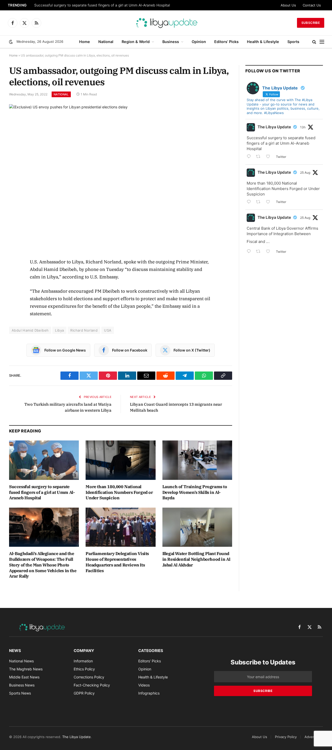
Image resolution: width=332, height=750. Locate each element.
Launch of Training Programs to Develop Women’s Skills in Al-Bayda (194, 492)
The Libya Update (274, 126)
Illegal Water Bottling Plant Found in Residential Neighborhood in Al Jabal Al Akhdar (196, 559)
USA (107, 330)
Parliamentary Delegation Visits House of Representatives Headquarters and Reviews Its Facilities (117, 562)
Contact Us (312, 5)
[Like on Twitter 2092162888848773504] (270, 251)
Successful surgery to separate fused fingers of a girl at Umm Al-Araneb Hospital (102, 5)
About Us (288, 5)
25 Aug (305, 172)
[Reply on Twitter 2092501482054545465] (250, 156)
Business (170, 41)
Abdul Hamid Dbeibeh (30, 330)
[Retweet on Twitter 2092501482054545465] (260, 156)
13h (303, 127)
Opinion (199, 41)
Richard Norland (84, 330)
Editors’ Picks (226, 41)
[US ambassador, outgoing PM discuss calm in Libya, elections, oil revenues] (120, 177)
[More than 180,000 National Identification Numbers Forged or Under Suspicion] (120, 460)
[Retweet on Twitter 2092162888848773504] (260, 251)
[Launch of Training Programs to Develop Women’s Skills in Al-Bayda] (197, 460)
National (105, 41)
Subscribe (310, 23)
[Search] (314, 42)
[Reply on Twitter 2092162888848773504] (250, 251)
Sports (293, 41)
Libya (59, 330)
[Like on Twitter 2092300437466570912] (270, 202)
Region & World (136, 41)
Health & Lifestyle (263, 41)
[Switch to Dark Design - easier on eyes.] (11, 42)
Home (84, 41)
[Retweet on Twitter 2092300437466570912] (260, 202)
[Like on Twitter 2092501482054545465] (270, 156)
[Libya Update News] (166, 23)
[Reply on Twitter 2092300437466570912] (250, 202)
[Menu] (322, 42)
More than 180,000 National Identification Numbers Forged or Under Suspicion (119, 492)
